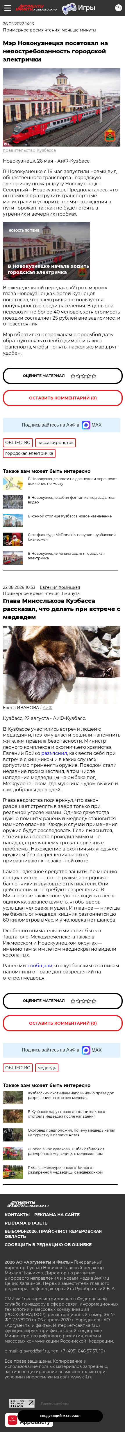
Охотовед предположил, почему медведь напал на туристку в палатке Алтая (71, 1132)
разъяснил (54, 753)
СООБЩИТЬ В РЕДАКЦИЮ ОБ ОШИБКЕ (48, 1244)
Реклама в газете (26, 1223)
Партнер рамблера (55, 1403)
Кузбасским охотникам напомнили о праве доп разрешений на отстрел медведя (71, 1095)
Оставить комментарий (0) (63, 398)
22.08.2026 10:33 (19, 587)
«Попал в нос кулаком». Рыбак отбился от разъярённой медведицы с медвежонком (66, 1151)
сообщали (40, 965)
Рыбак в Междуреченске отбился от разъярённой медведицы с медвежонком (65, 1169)
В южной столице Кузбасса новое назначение (70, 516)
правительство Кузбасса (29, 150)
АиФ (47, 707)
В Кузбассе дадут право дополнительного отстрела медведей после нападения (66, 1114)
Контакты (17, 1214)
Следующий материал (60, 1416)
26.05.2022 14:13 (18, 24)
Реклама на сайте (57, 1214)
